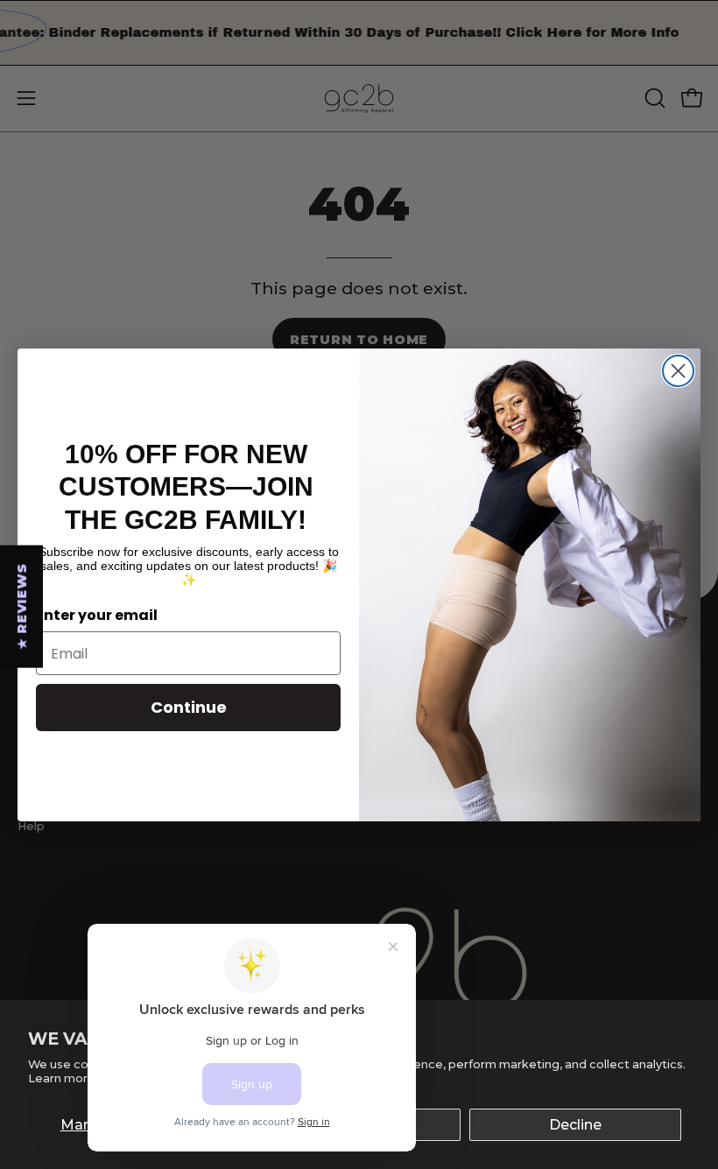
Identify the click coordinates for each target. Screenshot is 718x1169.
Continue (189, 707)
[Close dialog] (678, 371)
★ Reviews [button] (22, 606)
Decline (575, 1124)
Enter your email (97, 615)
